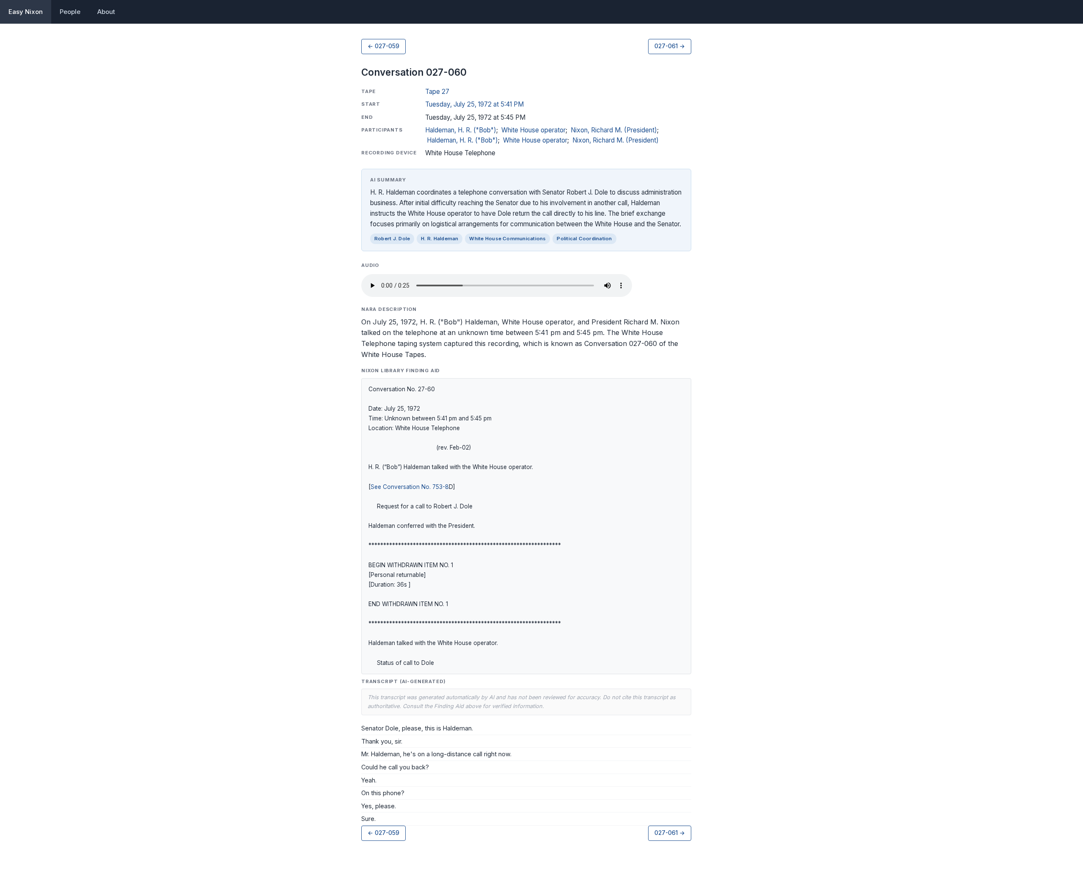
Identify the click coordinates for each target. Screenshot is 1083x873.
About (106, 12)
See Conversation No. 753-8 (410, 486)
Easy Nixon (25, 12)
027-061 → (669, 46)
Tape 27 (437, 92)
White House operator (533, 130)
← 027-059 (383, 46)
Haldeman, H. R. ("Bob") (460, 130)
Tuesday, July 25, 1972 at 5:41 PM (474, 104)
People (70, 12)
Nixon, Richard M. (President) (614, 130)
